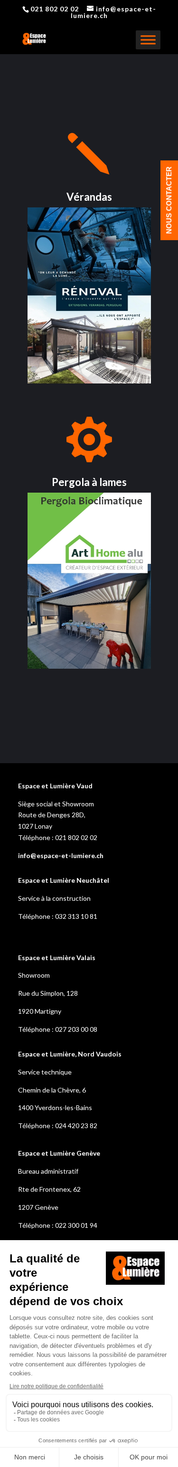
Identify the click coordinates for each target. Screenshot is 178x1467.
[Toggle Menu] (148, 39)
